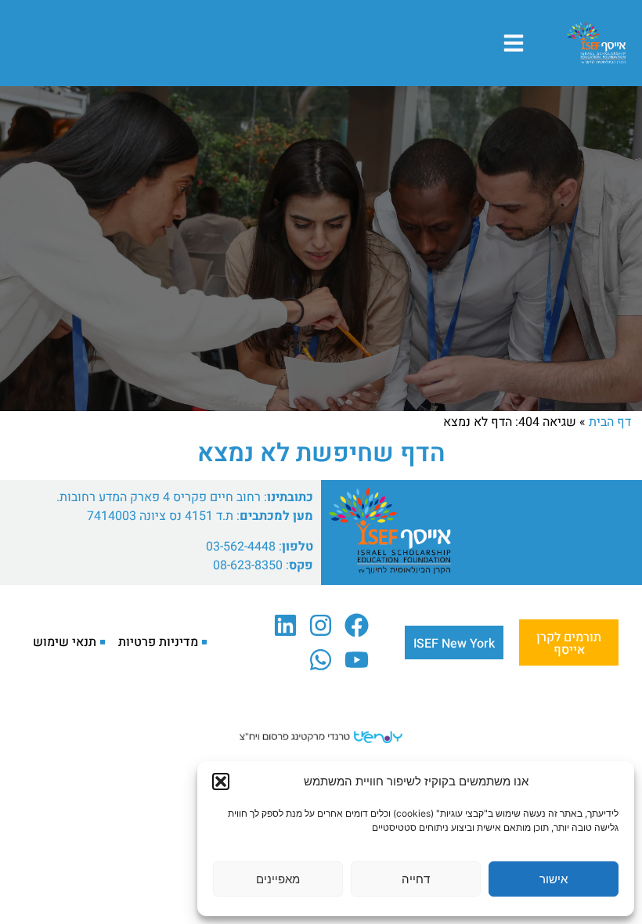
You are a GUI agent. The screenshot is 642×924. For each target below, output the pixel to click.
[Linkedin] (285, 625)
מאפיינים (278, 879)
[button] (221, 781)
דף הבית (610, 422)
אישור (553, 879)
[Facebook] (356, 625)
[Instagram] (320, 625)
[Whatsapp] (320, 659)
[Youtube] (356, 659)
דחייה (416, 879)
